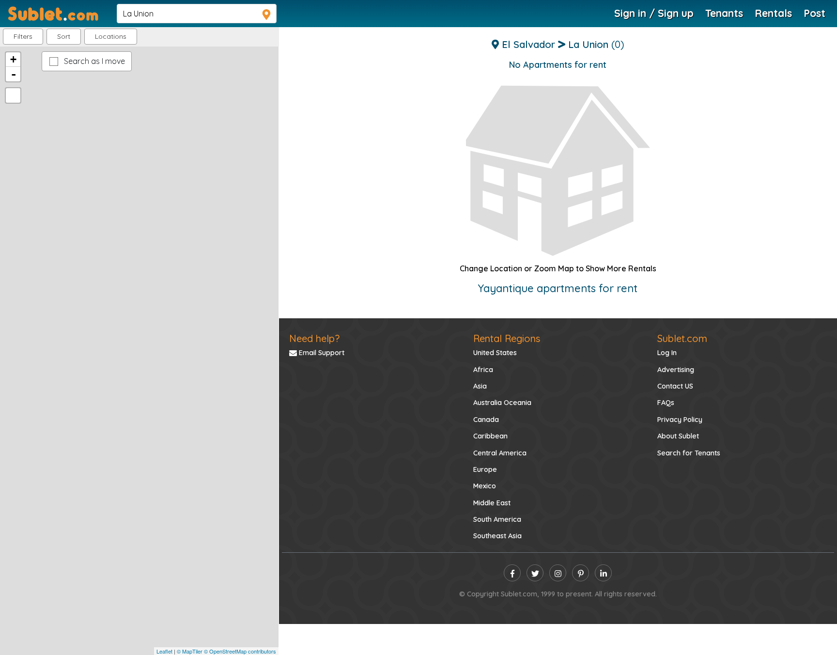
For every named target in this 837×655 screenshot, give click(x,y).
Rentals (773, 13)
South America (497, 519)
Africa (483, 369)
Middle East (492, 503)
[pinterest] (580, 572)
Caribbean (490, 436)
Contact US (675, 386)
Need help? (314, 338)
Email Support (320, 352)
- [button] (13, 74)
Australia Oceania (502, 402)
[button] (110, 37)
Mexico (484, 486)
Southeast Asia (497, 535)
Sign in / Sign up (654, 13)
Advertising (675, 369)
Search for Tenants (688, 453)
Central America (500, 453)
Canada (486, 419)
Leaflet (164, 651)
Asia (480, 386)
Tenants (724, 13)
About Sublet (678, 436)
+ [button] (13, 59)
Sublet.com (682, 338)
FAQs (665, 402)
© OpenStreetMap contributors (240, 651)
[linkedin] (603, 572)
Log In (667, 352)
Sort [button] (63, 36)
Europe (485, 469)
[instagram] (557, 572)
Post (814, 13)
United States (495, 352)
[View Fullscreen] (13, 95)
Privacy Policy (679, 419)
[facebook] (512, 572)
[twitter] (535, 572)
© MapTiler (189, 651)
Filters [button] (23, 36)
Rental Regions (506, 338)
